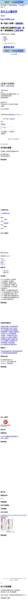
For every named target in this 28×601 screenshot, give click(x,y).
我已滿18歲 (3, 598)
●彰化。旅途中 (5, 438)
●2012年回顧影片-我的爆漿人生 (9, 340)
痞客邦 (10, 114)
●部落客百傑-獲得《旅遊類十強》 (9, 339)
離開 (9, 598)
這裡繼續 (19, 51)
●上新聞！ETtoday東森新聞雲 (8, 333)
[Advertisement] (7, 184)
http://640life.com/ (8, 19)
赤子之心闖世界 (9, 11)
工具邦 (16, 30)
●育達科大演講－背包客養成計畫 (9, 326)
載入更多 (3, 124)
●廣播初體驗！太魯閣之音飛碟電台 (10, 331)
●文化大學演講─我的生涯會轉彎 (9, 330)
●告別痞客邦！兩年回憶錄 (7, 342)
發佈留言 (3, 133)
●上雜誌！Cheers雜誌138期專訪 (9, 337)
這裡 (19, 28)
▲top (2, 121)
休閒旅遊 (12, 34)
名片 (5, 40)
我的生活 (12, 118)
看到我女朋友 (9, 47)
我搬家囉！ (19, 23)
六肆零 (2, 106)
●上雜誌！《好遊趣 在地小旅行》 (9, 335)
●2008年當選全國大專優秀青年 (9, 344)
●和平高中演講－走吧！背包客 (9, 328)
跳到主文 (3, 15)
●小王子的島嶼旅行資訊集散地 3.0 (10, 436)
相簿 (5, 37)
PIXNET (7, 578)
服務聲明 (16, 580)
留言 (13, 114)
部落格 (5, 39)
